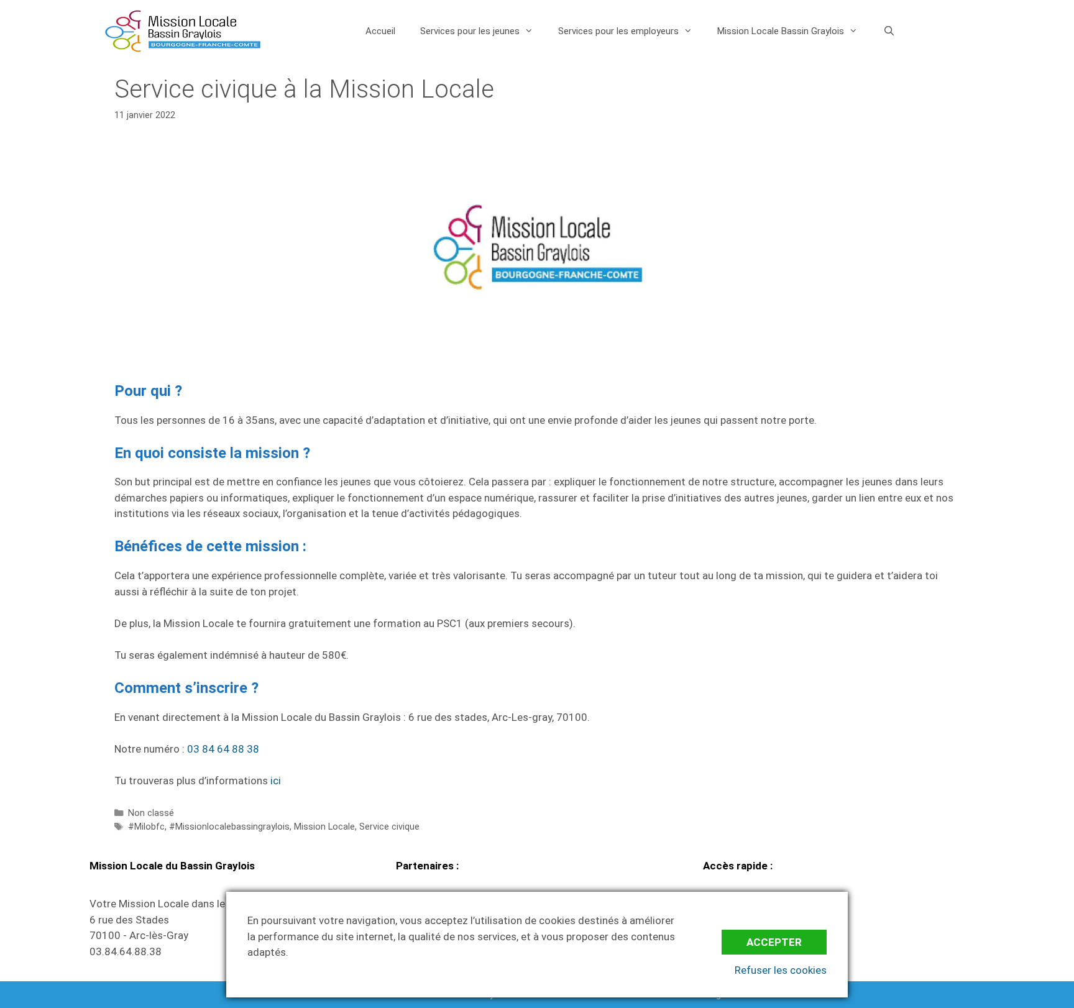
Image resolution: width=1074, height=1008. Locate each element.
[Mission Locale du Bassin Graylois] (183, 31)
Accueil (380, 31)
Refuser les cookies (781, 970)
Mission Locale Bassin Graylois (780, 31)
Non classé (151, 813)
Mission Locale (324, 827)
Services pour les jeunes (470, 31)
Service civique (389, 827)
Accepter (774, 942)
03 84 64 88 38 (223, 749)
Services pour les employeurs (618, 31)
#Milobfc (146, 827)
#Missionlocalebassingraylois (229, 827)
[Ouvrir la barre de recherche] (888, 31)
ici (275, 780)
